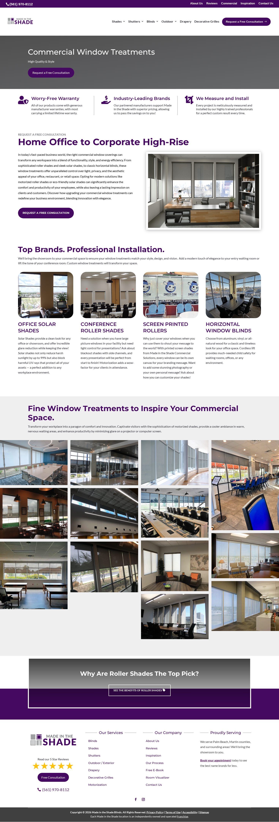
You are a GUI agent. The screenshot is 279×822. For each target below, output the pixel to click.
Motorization (97, 785)
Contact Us (266, 3)
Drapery (93, 770)
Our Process (155, 763)
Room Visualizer (157, 777)
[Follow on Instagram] (143, 799)
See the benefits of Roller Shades (137, 690)
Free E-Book (155, 770)
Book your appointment (215, 760)
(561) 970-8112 (55, 789)
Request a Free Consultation (51, 72)
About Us (196, 3)
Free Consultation (53, 777)
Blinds (92, 741)
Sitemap (204, 812)
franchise (182, 816)
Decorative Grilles (100, 777)
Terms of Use (172, 812)
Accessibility (189, 812)
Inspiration (248, 3)
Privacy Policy (155, 812)
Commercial (229, 3)
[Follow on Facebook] (136, 799)
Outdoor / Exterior (101, 763)
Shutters (94, 755)
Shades (93, 748)
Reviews (212, 3)
